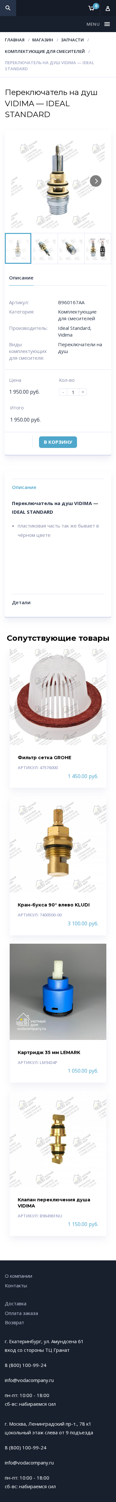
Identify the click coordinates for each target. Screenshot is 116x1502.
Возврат (14, 1322)
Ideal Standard (74, 328)
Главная (14, 40)
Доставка (15, 1303)
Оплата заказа (21, 1313)
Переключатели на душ (80, 347)
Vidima (65, 334)
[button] (94, 24)
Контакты (16, 1285)
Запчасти (72, 40)
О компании (18, 1276)
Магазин (42, 40)
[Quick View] (94, 659)
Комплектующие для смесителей (45, 51)
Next (96, 181)
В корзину (58, 442)
